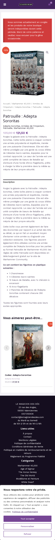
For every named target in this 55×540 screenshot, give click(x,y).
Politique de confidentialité (25, 512)
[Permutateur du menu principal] (5, 4)
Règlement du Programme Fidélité (27, 456)
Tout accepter (28, 519)
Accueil (6, 104)
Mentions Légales (27, 440)
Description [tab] (9, 182)
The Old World (27, 475)
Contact (27, 437)
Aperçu (27, 369)
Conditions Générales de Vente (27, 446)
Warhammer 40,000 (21, 104)
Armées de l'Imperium (32, 126)
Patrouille (7, 128)
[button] (47, 52)
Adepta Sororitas (22, 107)
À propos (27, 433)
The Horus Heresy (27, 472)
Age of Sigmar (28, 469)
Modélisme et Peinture (27, 478)
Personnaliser (27, 526)
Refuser (27, 534)
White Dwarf (27, 482)
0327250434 (27, 414)
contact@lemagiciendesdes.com (27, 417)
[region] (27, 512)
